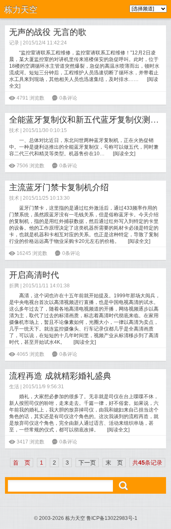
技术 (14, 130)
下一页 (87, 462)
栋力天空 (20, 9)
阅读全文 (124, 154)
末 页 (114, 462)
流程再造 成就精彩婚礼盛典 (60, 375)
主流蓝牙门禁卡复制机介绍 (59, 187)
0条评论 (68, 98)
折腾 (14, 286)
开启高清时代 (34, 274)
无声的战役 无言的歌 (47, 32)
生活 (14, 386)
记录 (14, 43)
